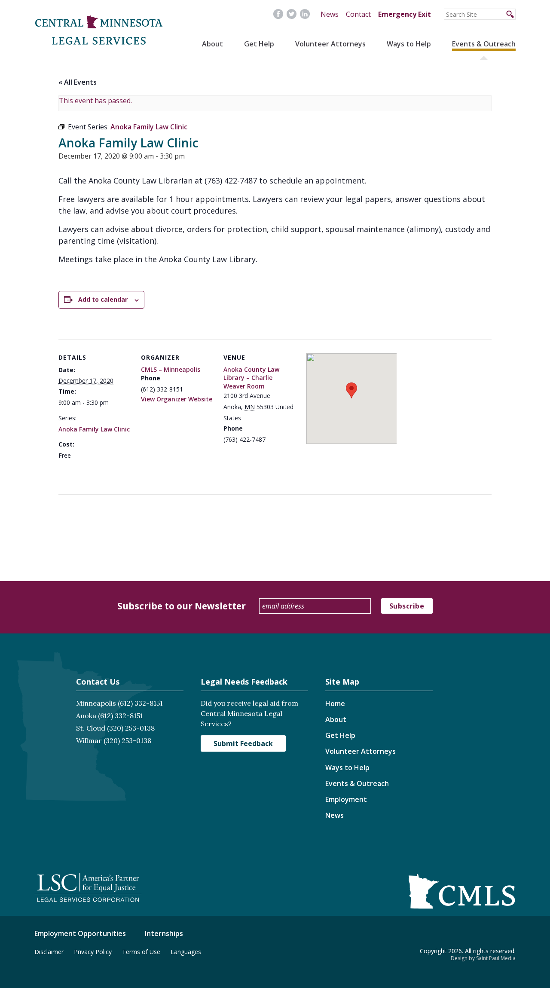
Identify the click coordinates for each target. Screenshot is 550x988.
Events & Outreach (484, 44)
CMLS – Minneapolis (170, 369)
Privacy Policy (93, 952)
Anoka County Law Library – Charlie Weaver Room (251, 377)
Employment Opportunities (80, 933)
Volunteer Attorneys (330, 44)
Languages (186, 952)
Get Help (259, 44)
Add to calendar (103, 299)
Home (335, 703)
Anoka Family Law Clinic (94, 429)
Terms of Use (141, 952)
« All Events (77, 82)
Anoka (86, 715)
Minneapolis (96, 703)
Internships (164, 933)
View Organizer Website (176, 399)
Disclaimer (49, 952)
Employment (346, 799)
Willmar (89, 740)
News (330, 14)
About (212, 44)
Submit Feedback (243, 743)
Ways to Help (409, 44)
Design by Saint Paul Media (483, 958)
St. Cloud (90, 728)
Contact (358, 14)
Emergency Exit (404, 14)
